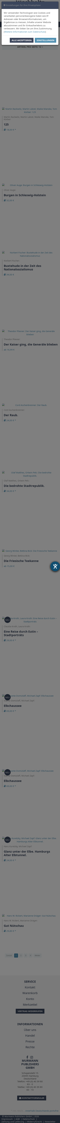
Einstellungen (45, 40)
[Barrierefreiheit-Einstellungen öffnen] (55, 566)
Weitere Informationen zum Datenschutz (25, 31)
